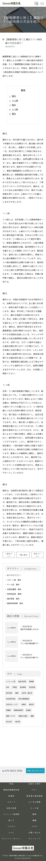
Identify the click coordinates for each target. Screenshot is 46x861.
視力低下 (9, 722)
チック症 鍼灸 (13, 584)
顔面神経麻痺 (18, 710)
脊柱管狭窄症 (10, 699)
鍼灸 (14, 96)
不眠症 (14, 687)
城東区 (23, 704)
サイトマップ (35, 838)
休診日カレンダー (12, 704)
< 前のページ (8, 554)
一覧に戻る (23, 555)
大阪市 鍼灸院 (26, 693)
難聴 (32, 716)
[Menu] (42, 3)
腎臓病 (8, 710)
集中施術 (9, 693)
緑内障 (17, 722)
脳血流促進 (22, 681)
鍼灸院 (31, 704)
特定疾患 (32, 687)
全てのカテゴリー (14, 575)
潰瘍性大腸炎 (23, 716)
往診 (7, 687)
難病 (16, 693)
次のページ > (37, 554)
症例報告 (23, 687)
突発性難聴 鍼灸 (14, 589)
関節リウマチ (10, 716)
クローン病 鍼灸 (14, 580)
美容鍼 (28, 710)
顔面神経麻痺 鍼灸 (15, 603)
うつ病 (15, 100)
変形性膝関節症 (23, 699)
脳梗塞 (31, 681)
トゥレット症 (10, 681)
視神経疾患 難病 (14, 594)
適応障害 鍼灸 (13, 598)
